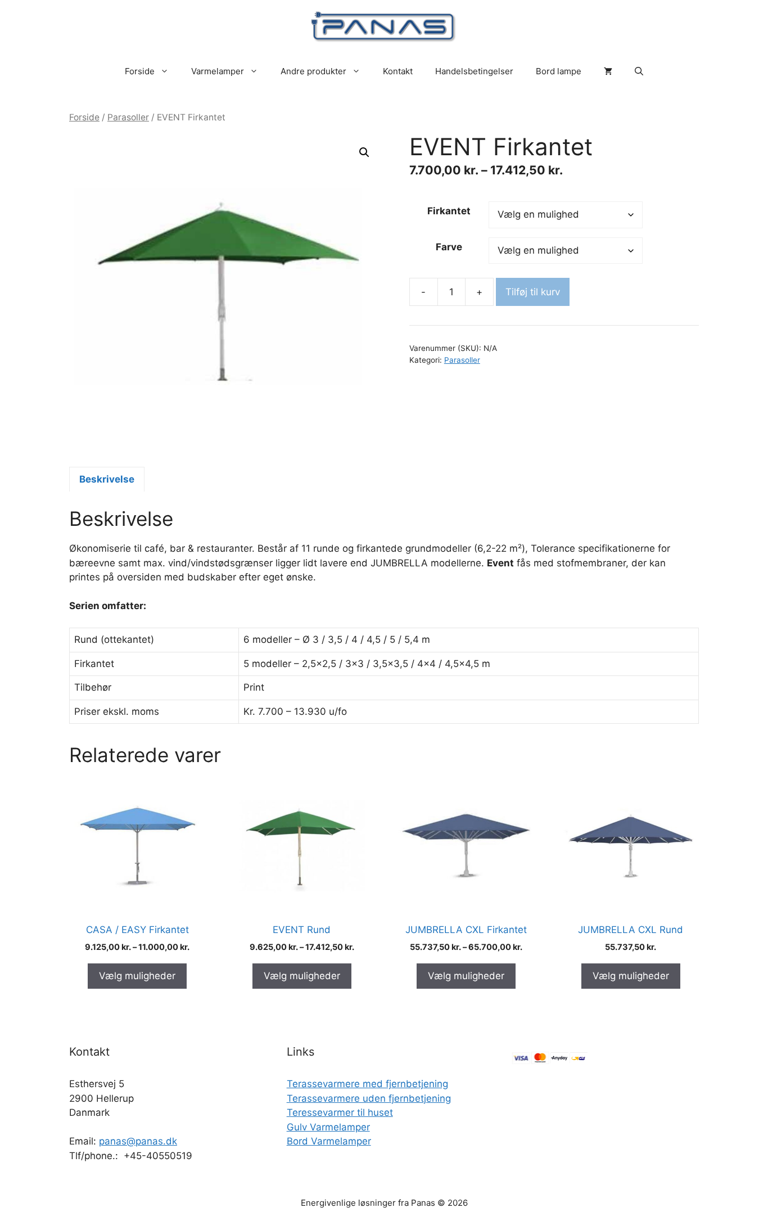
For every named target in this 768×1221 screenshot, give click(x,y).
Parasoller (128, 117)
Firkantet (449, 211)
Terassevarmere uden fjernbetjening (369, 1098)
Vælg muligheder (137, 975)
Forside (140, 71)
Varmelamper (217, 71)
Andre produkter (313, 71)
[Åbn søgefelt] (639, 71)
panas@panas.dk (138, 1141)
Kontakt (398, 71)
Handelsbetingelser (474, 71)
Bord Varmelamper (329, 1141)
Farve (449, 247)
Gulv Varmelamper (328, 1127)
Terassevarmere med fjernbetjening (367, 1083)
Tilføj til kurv (532, 292)
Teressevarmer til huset (340, 1112)
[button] (364, 152)
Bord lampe (558, 71)
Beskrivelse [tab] (106, 479)
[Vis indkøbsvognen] (608, 71)
